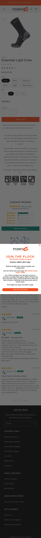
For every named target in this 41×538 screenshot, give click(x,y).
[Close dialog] (39, 245)
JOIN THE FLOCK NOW (20, 289)
